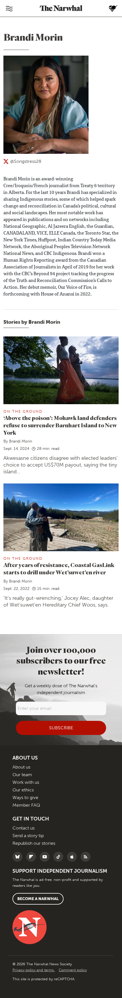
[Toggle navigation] (9, 8)
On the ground (23, 411)
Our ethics (23, 790)
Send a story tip (28, 835)
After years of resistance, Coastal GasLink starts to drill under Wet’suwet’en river (58, 568)
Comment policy (73, 970)
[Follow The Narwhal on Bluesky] (18, 857)
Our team (22, 774)
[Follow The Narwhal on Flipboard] (32, 857)
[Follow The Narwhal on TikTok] (59, 857)
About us (21, 767)
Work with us (25, 782)
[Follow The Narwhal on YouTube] (46, 857)
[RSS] (87, 857)
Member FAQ (26, 805)
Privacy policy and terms (33, 970)
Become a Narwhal (38, 898)
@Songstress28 (25, 161)
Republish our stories (33, 843)
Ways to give (25, 797)
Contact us (23, 828)
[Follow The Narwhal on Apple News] (73, 857)
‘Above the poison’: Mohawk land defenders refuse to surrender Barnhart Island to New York (60, 425)
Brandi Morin (20, 441)
